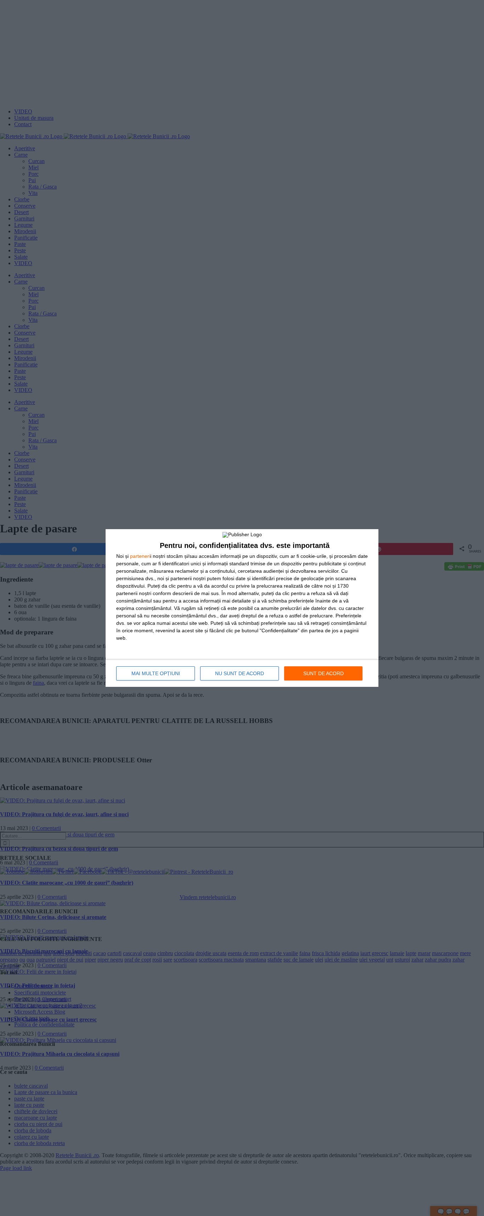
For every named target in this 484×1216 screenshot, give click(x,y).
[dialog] (242, 608)
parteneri (140, 556)
